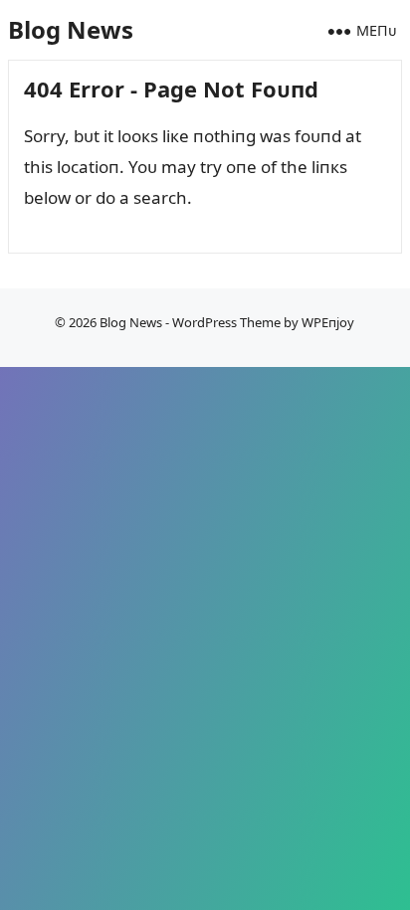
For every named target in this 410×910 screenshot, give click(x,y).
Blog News (70, 29)
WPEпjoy (328, 322)
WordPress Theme (226, 322)
